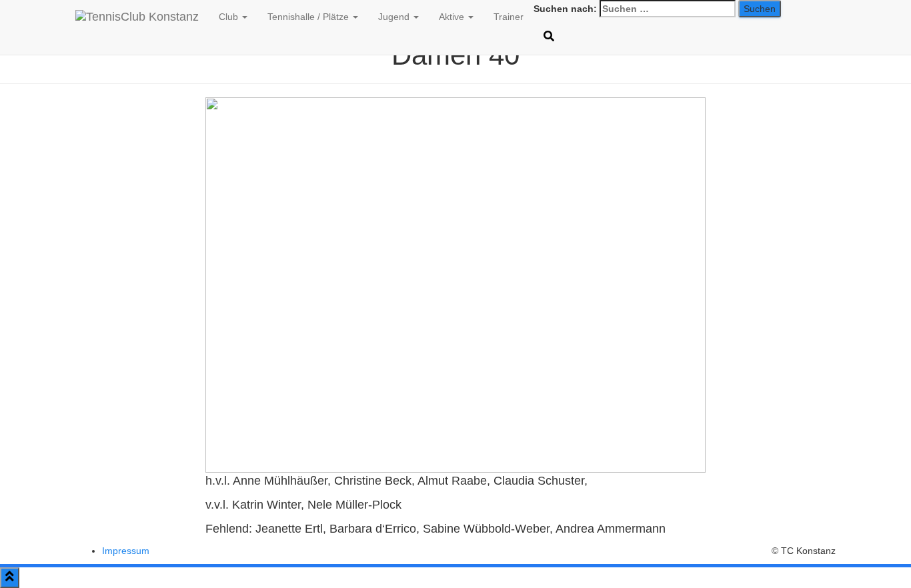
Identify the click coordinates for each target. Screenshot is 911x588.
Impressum (125, 550)
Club (230, 16)
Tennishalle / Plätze (309, 16)
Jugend (395, 16)
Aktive (453, 16)
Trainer (509, 16)
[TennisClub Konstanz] (137, 16)
